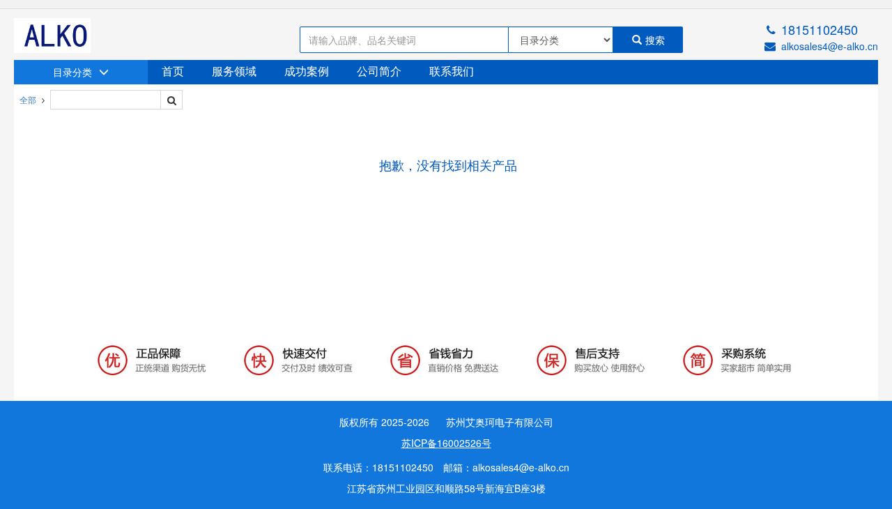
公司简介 (379, 71)
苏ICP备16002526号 (446, 443)
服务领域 (234, 71)
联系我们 (451, 71)
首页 (173, 71)
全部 (28, 99)
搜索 (655, 40)
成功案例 (306, 71)
